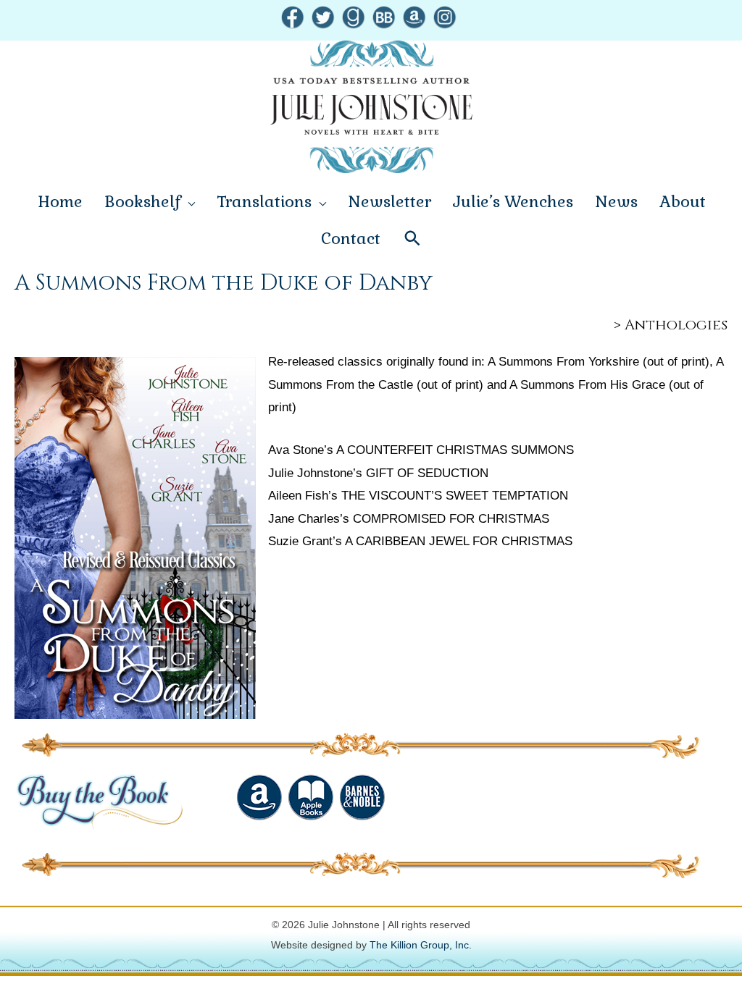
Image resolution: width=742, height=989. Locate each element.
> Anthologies (671, 324)
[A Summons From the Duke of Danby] (135, 538)
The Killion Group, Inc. (421, 945)
